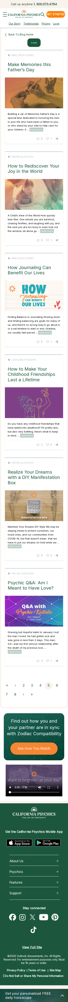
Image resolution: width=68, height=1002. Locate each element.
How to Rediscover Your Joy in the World (33, 168)
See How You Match (34, 748)
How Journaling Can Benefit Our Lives (29, 270)
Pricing (46, 23)
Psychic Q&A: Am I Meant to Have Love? (30, 585)
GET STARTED (56, 14)
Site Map (55, 970)
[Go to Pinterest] (55, 917)
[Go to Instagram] (22, 917)
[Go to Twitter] (32, 917)
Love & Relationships (24, 359)
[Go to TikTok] (34, 930)
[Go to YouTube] (43, 917)
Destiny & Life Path (23, 156)
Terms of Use (37, 970)
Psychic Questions (23, 573)
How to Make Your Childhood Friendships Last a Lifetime (31, 374)
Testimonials (31, 23)
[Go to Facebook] (12, 917)
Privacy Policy (16, 970)
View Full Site (32, 947)
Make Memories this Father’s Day (29, 67)
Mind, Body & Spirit (23, 55)
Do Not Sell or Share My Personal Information (34, 975)
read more (36, 129)
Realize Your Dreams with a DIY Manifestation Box (34, 477)
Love (56, 23)
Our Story (15, 23)
